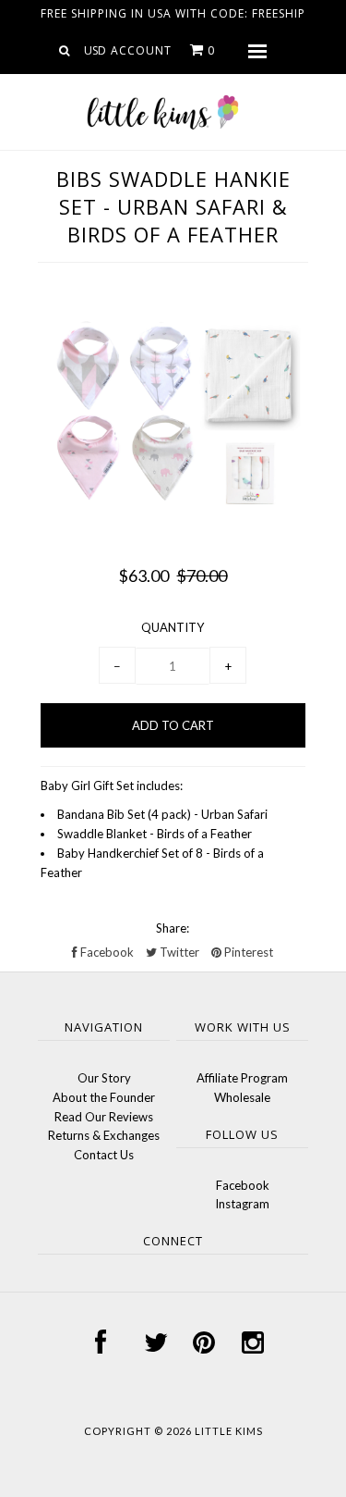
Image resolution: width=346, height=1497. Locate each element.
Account (141, 50)
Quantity (172, 627)
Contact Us (104, 1154)
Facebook (106, 952)
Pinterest (247, 952)
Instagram (242, 1203)
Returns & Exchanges (104, 1135)
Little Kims (229, 1431)
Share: (172, 928)
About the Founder (104, 1097)
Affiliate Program (242, 1077)
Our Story (104, 1077)
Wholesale (242, 1097)
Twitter (178, 952)
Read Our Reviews (103, 1116)
